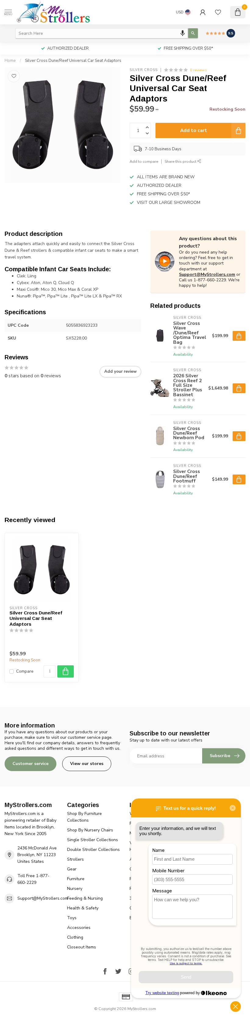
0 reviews (198, 70)
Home (10, 60)
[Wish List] (218, 12)
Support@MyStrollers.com (207, 274)
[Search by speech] (182, 33)
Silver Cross (144, 70)
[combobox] (101, 33)
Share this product (181, 161)
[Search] (193, 33)
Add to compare (144, 161)
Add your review (120, 371)
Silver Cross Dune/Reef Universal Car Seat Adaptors (73, 60)
